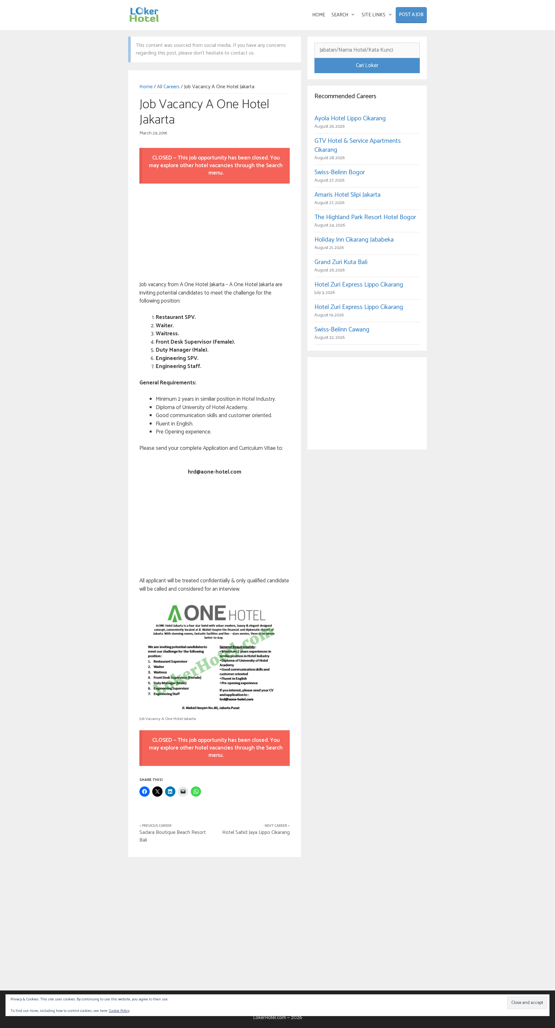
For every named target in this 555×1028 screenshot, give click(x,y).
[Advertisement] (214, 233)
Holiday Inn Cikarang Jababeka (354, 240)
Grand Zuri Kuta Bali (340, 262)
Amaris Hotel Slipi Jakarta (347, 195)
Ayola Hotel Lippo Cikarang (350, 118)
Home (146, 86)
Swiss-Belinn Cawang (341, 329)
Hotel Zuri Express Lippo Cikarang (358, 284)
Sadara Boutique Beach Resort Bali (172, 836)
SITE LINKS (373, 15)
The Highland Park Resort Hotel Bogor (365, 217)
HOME (318, 15)
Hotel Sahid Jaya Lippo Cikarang (256, 832)
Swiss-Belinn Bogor (339, 172)
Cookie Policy (119, 1011)
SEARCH (339, 15)
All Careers (168, 86)
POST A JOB (411, 15)
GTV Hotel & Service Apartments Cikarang (357, 145)
